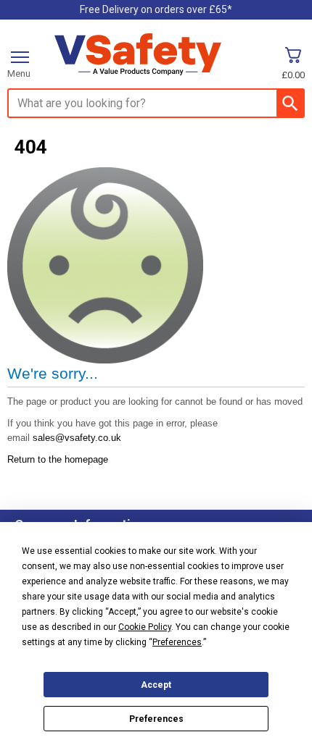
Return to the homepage (57, 459)
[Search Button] (289, 103)
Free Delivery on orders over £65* (156, 9)
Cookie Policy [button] (144, 627)
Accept (156, 685)
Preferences (156, 719)
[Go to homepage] (137, 55)
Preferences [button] (177, 642)
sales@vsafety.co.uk (77, 437)
